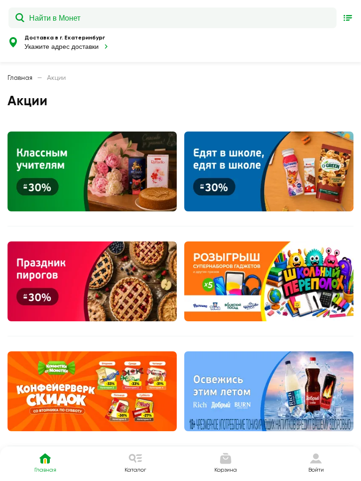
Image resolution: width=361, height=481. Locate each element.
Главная (20, 77)
